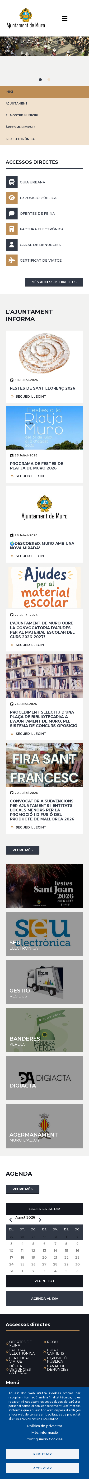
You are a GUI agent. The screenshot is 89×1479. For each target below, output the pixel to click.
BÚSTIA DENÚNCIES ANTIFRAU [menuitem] (20, 1369)
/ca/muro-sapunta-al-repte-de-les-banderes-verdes (44, 1030)
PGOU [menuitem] (52, 1342)
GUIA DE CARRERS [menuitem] (55, 1351)
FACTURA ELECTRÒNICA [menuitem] (22, 1351)
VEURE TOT (44, 1281)
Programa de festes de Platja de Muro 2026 (36, 465)
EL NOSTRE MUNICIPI (22, 115)
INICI (9, 91)
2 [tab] (48, 79)
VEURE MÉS (23, 850)
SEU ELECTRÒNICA (20, 139)
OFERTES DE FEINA (37, 213)
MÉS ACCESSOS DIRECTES (54, 282)
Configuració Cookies (45, 1439)
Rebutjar (42, 1454)
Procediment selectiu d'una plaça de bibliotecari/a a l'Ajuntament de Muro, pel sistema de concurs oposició (43, 719)
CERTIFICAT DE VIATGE (41, 260)
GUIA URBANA (32, 182)
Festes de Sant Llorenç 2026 (42, 388)
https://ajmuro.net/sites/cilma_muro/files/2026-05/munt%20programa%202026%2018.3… (44, 886)
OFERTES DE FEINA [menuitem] (20, 1343)
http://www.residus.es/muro (44, 982)
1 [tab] (40, 79)
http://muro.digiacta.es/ (44, 1078)
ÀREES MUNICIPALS (20, 127)
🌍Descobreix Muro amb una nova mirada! (42, 545)
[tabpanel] (44, 61)
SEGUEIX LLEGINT (31, 396)
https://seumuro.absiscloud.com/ (44, 934)
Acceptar (42, 1468)
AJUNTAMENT (17, 103)
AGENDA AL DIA (44, 1299)
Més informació (44, 1432)
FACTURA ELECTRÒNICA (42, 229)
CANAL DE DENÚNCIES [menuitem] (58, 1368)
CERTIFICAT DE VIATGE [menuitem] (22, 1359)
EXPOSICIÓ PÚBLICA (38, 198)
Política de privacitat (44, 1426)
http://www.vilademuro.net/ (44, 1126)
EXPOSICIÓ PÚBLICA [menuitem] (57, 1359)
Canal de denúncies (40, 245)
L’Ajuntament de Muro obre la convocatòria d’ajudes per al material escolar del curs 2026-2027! (42, 630)
